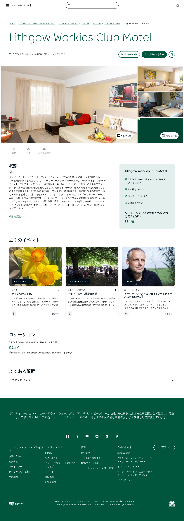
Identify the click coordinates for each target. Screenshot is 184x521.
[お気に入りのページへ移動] (177, 5)
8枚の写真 (126, 136)
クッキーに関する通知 (20, 472)
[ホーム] (20, 5)
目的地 (48, 453)
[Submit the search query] (69, 5)
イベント (49, 472)
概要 (14, 153)
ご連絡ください (135, 203)
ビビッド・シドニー (127, 480)
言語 (164, 447)
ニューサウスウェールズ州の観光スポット (37, 24)
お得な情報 (50, 482)
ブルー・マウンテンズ (68, 24)
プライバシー (15, 467)
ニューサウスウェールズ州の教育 (97, 468)
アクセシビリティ (20, 380)
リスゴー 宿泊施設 (112, 24)
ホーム (12, 24)
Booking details (129, 54)
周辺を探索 (171, 136)
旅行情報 (85, 453)
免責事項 (13, 461)
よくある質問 (44, 153)
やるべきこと (51, 458)
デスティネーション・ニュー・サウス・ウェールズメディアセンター (134, 473)
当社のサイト (124, 447)
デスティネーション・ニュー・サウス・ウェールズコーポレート (134, 460)
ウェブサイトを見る (154, 54)
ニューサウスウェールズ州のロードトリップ (62, 465)
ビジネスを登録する (91, 458)
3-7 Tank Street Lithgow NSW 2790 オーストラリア (38, 54)
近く (28, 153)
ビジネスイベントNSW (128, 467)
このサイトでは (53, 447)
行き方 (12, 347)
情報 (83, 447)
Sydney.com (123, 453)
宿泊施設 (49, 477)
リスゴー (85, 24)
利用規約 (13, 477)
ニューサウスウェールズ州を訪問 (26, 449)
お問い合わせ (15, 456)
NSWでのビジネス (90, 463)
